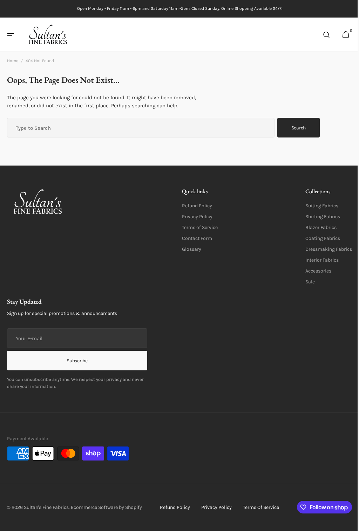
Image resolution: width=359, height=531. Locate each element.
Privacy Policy (195, 217)
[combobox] (141, 127)
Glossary (189, 249)
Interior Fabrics (316, 260)
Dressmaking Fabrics (323, 249)
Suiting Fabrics (316, 206)
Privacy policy (213, 507)
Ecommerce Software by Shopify (106, 507)
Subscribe (77, 361)
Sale (305, 282)
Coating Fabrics (317, 238)
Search (298, 128)
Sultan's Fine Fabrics (46, 507)
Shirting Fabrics (317, 217)
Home (12, 60)
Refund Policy (195, 206)
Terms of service (258, 507)
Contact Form (195, 238)
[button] (10, 34)
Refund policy (172, 507)
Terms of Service (197, 227)
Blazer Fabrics (315, 227)
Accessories (313, 271)
